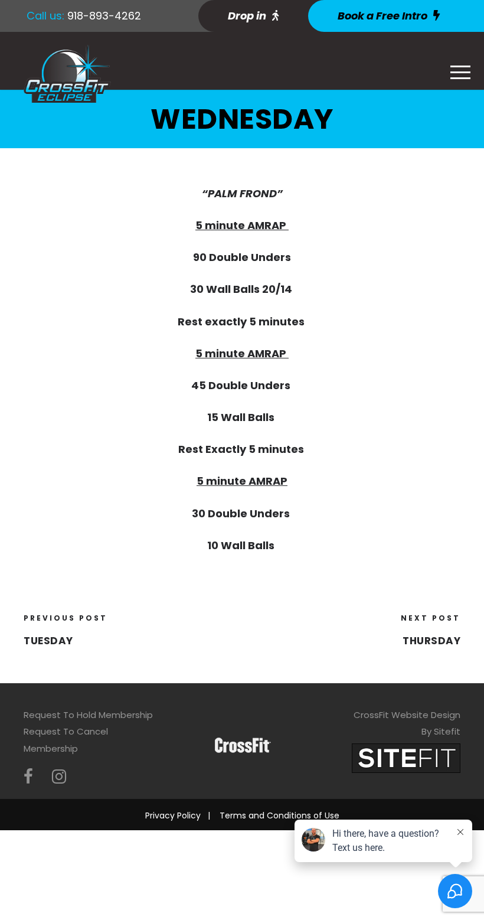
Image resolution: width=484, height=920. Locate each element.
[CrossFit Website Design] (406, 757)
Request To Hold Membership (88, 715)
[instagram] (59, 776)
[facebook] (28, 776)
